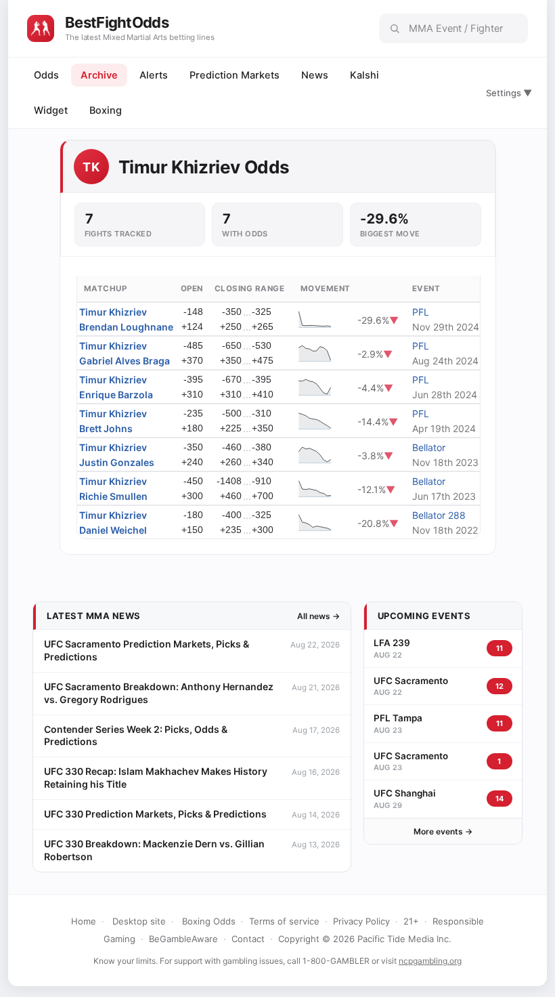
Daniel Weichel (113, 530)
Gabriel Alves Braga (124, 360)
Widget (51, 110)
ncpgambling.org (430, 961)
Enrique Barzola (116, 394)
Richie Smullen (113, 496)
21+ (411, 921)
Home (83, 921)
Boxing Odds (209, 921)
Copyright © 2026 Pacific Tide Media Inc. (364, 938)
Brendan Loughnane (126, 327)
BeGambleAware (183, 938)
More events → (443, 831)
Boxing (105, 110)
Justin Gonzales (116, 462)
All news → (318, 616)
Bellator (428, 447)
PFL (420, 312)
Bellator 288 (439, 515)
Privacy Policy (361, 921)
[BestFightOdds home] (40, 28)
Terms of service (284, 921)
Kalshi (364, 75)
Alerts (153, 75)
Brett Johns (106, 428)
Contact (248, 938)
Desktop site (139, 921)
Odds (46, 75)
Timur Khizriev (113, 312)
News (314, 75)
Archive (99, 75)
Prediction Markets (235, 75)
